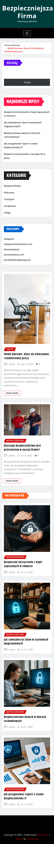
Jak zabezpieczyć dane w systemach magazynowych (26, 641)
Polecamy (9, 192)
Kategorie (9, 238)
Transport (9, 199)
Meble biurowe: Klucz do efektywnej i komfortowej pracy (26, 356)
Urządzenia (10, 206)
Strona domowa (12, 45)
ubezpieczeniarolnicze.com (18, 244)
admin (12, 364)
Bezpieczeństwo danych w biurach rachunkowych (25, 719)
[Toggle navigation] (27, 33)
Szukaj (12, 63)
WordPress (43, 834)
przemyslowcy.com (14, 254)
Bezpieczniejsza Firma (27, 12)
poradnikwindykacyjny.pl (17, 259)
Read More (12, 393)
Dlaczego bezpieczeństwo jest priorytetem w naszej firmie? (22, 447)
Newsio (19, 838)
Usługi (7, 212)
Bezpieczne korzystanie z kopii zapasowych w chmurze (23, 564)
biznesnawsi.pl (11, 249)
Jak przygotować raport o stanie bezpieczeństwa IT (24, 796)
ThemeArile (33, 838)
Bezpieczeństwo (12, 185)
